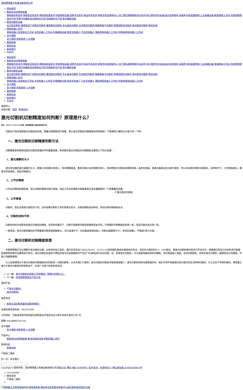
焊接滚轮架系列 (47, 15)
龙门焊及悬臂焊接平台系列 (132, 15)
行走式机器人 (87, 32)
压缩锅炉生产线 (54, 19)
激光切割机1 (13, 292)
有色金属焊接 (193, 15)
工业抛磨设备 (207, 15)
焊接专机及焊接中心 (108, 15)
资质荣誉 (20, 39)
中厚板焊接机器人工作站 (130, 32)
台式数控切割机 (86, 25)
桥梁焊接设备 (62, 15)
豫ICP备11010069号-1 (77, 367)
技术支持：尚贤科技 (99, 367)
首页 (14, 109)
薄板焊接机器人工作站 (106, 32)
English (10, 52)
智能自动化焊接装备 (17, 12)
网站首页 (11, 8)
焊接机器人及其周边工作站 (20, 32)
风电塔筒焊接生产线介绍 (28, 277)
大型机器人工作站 (43, 32)
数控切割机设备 (14, 22)
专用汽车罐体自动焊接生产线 (31, 19)
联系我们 (11, 49)
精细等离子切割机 (104, 25)
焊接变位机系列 (31, 15)
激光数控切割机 (140, 25)
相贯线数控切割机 (123, 25)
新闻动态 (11, 46)
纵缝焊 (182, 15)
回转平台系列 (76, 15)
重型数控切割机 (54, 25)
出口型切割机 (13, 25)
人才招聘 (30, 39)
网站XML (62, 367)
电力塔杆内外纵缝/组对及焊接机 (162, 15)
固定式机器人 (73, 32)
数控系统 (153, 25)
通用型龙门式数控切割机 (33, 25)
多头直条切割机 (70, 25)
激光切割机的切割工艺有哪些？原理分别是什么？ (40, 274)
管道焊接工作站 (222, 15)
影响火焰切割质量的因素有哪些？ (23, 304)
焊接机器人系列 (14, 29)
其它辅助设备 (69, 19)
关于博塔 (11, 36)
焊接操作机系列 (14, 15)
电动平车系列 (90, 15)
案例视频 (11, 42)
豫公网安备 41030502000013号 (127, 367)
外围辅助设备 (59, 32)
